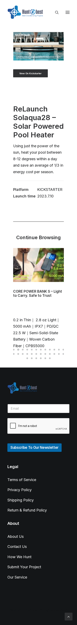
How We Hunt (19, 557)
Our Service (17, 577)
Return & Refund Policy (27, 510)
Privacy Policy (19, 490)
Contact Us (17, 546)
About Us (15, 536)
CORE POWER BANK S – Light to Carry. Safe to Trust (37, 293)
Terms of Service (21, 480)
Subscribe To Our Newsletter (34, 447)
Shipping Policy (20, 500)
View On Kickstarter (30, 73)
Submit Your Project (24, 567)
